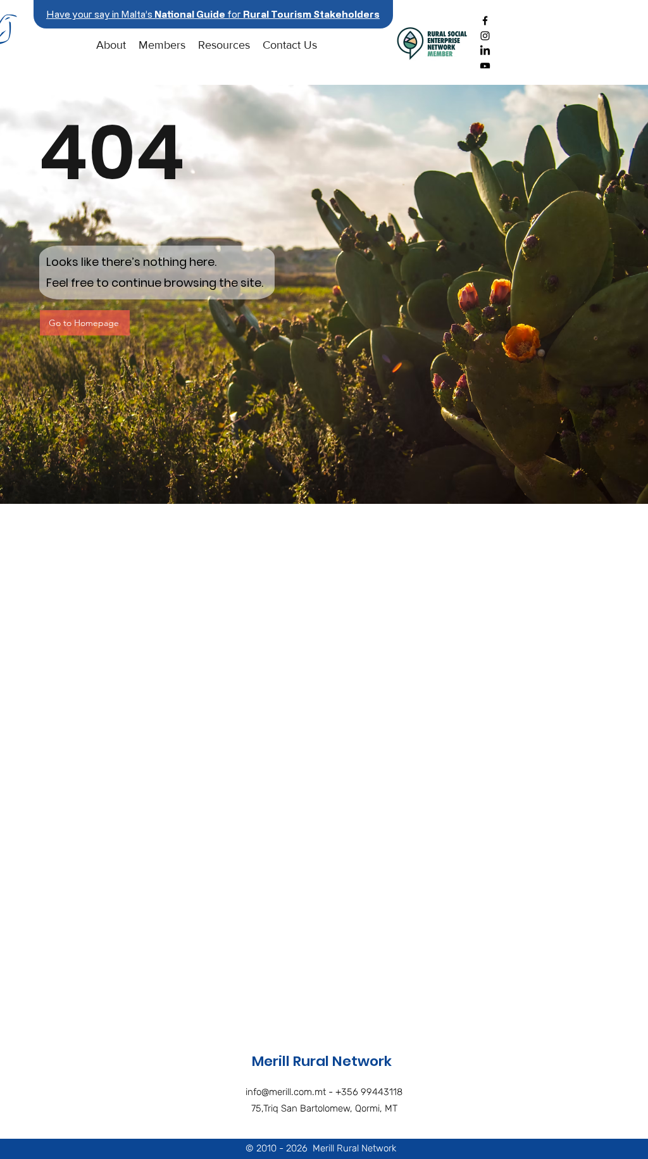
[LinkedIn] (485, 51)
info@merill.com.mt (286, 1092)
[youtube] (485, 66)
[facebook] (485, 21)
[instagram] (485, 36)
